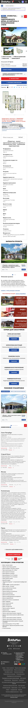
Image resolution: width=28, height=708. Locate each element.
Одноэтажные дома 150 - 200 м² (10, 570)
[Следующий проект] (15, 559)
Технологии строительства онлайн (10, 685)
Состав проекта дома (7, 122)
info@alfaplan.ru (6, 661)
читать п (18, 293)
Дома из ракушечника (7, 589)
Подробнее (7, 259)
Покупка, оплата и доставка (20, 667)
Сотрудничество (13, 689)
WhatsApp (18, 661)
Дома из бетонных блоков (8, 594)
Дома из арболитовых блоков (9, 588)
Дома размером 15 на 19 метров (10, 575)
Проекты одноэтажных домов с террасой (12, 613)
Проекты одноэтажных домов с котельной (12, 619)
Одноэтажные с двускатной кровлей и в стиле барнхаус (13, 626)
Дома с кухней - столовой (8, 586)
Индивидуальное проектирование (14, 676)
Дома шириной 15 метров (8, 571)
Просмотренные (7, 680)
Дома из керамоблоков (8, 598)
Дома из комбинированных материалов (12, 596)
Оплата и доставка (7, 56)
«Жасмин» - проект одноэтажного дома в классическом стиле (11, 416)
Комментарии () (16, 58)
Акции (21, 691)
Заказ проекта (23, 678)
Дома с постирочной (7, 606)
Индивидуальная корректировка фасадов (10, 678)
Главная (3, 667)
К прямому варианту (8, 44)
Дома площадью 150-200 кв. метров (11, 568)
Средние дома (6, 609)
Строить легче (5, 118)
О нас (19, 687)
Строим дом (21, 680)
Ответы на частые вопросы (19, 669)
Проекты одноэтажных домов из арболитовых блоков (13, 615)
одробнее (23, 293)
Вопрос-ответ (6, 58)
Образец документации (19, 56)
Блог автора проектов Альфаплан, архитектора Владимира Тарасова (14, 683)
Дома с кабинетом (7, 604)
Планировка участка (20, 674)
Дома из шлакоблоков (8, 593)
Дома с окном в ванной (8, 603)
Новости (7, 689)
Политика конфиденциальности (12, 691)
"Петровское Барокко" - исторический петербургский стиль (15, 582)
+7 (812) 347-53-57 (19, 657)
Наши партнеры (21, 685)
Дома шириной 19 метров (8, 573)
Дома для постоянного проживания (11, 599)
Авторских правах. (14, 697)
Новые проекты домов (8, 578)
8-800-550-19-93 (19, 653)
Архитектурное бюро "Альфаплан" (14, 643)
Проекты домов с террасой (9, 608)
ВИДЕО (13, 121)
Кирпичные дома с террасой (9, 611)
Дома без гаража (6, 580)
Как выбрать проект (9, 671)
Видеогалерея (14, 687)
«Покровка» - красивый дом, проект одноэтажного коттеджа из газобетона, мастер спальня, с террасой (11, 266)
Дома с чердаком (6, 601)
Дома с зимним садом (7, 565)
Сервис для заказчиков (14, 330)
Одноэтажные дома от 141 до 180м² (11, 623)
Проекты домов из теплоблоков (10, 591)
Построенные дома (6, 687)
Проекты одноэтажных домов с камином (12, 617)
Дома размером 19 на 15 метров (10, 576)
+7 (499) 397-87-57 (19, 659)
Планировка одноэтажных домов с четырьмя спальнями (13, 621)
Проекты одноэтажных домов (9, 566)
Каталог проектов (10, 667)
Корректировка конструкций (9, 674)
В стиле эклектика (7, 628)
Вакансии (20, 689)
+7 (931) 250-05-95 (19, 655)
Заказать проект (15, 78)
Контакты (24, 687)
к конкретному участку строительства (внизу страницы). (13, 129)
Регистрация (17, 648)
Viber (4, 663)
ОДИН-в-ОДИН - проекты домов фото (11, 584)
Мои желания (15, 680)
